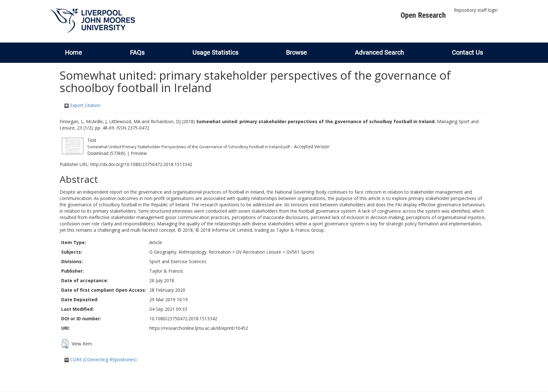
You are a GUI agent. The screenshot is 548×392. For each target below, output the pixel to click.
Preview (139, 153)
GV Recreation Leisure (258, 252)
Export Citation (85, 105)
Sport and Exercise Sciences (177, 261)
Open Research (423, 15)
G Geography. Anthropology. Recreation (190, 252)
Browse (296, 52)
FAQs (137, 52)
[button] (64, 344)
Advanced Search (379, 52)
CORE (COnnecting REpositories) (103, 359)
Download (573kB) (106, 153)
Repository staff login (476, 10)
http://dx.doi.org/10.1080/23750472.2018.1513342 (141, 164)
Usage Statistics (215, 52)
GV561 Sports (300, 252)
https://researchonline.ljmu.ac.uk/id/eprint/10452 (198, 328)
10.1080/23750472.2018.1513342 (183, 319)
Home (73, 52)
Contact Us (467, 52)
